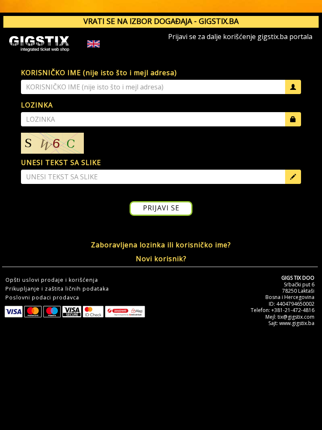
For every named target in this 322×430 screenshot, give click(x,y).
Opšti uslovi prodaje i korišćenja (51, 280)
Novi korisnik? (161, 258)
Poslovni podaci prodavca (42, 297)
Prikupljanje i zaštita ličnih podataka (57, 289)
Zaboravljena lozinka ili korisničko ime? (161, 244)
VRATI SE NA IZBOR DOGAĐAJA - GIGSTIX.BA (161, 21)
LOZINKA (37, 105)
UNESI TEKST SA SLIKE (61, 162)
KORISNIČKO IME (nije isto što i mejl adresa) (99, 72)
